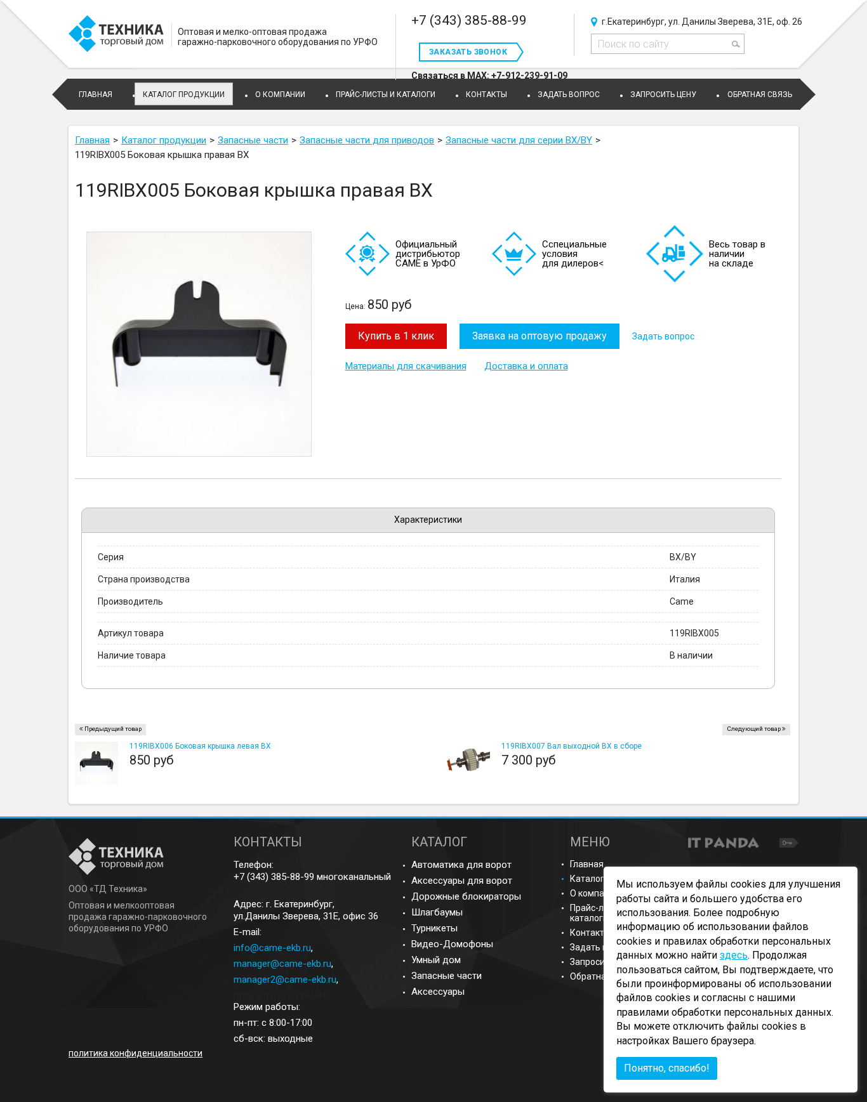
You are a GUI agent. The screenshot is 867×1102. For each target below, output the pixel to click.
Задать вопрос (663, 336)
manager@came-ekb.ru (282, 963)
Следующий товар (754, 728)
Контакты (590, 933)
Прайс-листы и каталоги (600, 913)
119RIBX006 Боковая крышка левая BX (200, 746)
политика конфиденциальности (135, 1053)
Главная (587, 864)
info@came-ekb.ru (272, 948)
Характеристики (428, 520)
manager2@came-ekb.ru (285, 979)
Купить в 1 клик (396, 336)
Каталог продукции (184, 94)
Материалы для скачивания (406, 366)
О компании (594, 893)
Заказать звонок (468, 52)
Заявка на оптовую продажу (539, 336)
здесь (734, 955)
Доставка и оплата (526, 366)
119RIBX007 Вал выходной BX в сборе (571, 746)
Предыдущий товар (113, 728)
